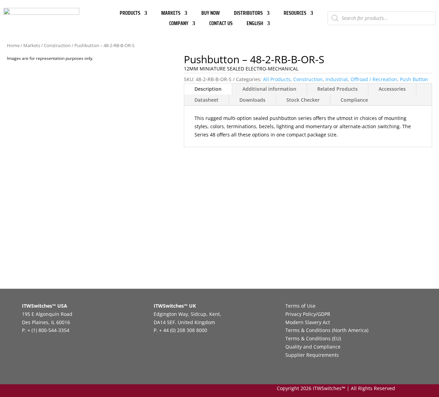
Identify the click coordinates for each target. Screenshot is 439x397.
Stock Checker (303, 100)
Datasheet (206, 100)
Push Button (414, 79)
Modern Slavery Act (307, 322)
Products (130, 14)
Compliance (354, 100)
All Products (276, 79)
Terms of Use (300, 305)
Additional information (269, 89)
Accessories (392, 89)
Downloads (252, 100)
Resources (295, 14)
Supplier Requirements (312, 355)
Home (13, 45)
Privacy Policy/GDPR (307, 314)
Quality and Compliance (313, 346)
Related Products (337, 89)
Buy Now (210, 14)
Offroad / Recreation (374, 79)
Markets (170, 14)
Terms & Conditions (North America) (326, 330)
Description (208, 89)
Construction (57, 45)
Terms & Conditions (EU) (313, 338)
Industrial (336, 79)
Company (178, 24)
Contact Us (221, 24)
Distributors (248, 14)
